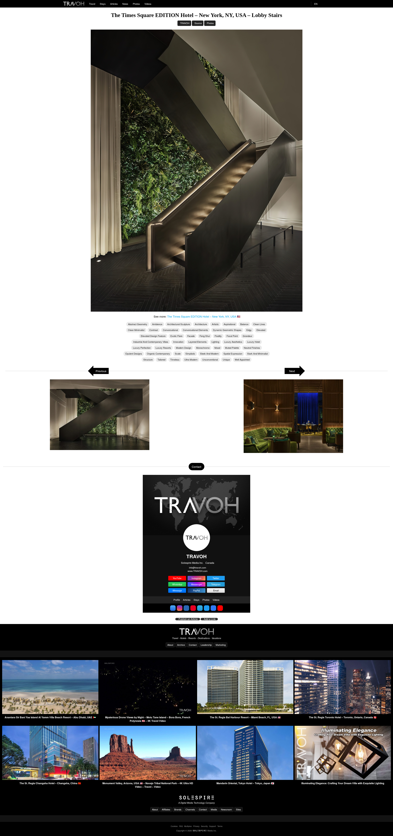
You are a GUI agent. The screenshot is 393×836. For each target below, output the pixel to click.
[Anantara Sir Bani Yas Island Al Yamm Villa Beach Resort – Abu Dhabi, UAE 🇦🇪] (50, 713)
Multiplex (188, 826)
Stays (103, 3)
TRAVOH (184, 23)
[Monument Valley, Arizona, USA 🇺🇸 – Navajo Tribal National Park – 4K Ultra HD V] (148, 779)
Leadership (206, 644)
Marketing (221, 644)
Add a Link (210, 619)
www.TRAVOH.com (198, 571)
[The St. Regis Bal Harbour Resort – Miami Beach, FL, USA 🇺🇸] (245, 713)
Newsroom (226, 809)
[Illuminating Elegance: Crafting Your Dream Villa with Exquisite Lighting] (343, 779)
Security (204, 826)
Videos (147, 3)
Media (214, 809)
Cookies (174, 826)
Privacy (196, 826)
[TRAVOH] (196, 631)
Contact (193, 644)
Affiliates (166, 809)
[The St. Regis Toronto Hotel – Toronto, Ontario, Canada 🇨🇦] (343, 713)
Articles (114, 3)
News (125, 3)
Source (198, 23)
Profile (176, 599)
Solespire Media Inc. (192, 563)
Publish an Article (188, 619)
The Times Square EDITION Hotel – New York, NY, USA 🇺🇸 (203, 316)
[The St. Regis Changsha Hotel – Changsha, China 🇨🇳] (50, 779)
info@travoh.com (197, 567)
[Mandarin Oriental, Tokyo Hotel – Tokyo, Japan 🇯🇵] (245, 779)
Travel (92, 3)
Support (212, 826)
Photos (136, 3)
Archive (181, 644)
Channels (190, 809)
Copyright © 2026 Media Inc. (196, 830)
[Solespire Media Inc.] (196, 798)
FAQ (181, 826)
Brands (177, 809)
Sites (238, 809)
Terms (219, 826)
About (170, 644)
